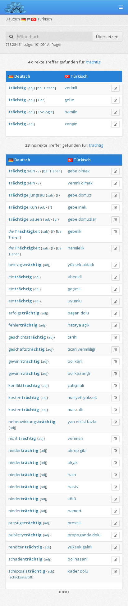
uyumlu (75, 301)
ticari (72, 349)
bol (71, 361)
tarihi (72, 337)
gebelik (74, 231)
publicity (25, 535)
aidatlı (88, 264)
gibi (83, 450)
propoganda (79, 535)
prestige (25, 523)
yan (71, 421)
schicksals (26, 571)
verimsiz (76, 438)
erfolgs (23, 313)
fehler (23, 325)
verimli (71, 87)
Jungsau (37, 195)
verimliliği (86, 349)
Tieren (49, 87)
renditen (25, 547)
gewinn (24, 361)
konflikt (24, 385)
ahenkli (75, 276)
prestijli (74, 523)
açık (85, 325)
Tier (40, 99)
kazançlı (82, 373)
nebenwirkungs (32, 421)
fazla (91, 421)
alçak (73, 462)
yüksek (74, 264)
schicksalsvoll (21, 577)
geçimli (74, 289)
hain (72, 474)
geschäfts (26, 349)
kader (73, 571)
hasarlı (81, 559)
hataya (74, 325)
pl (55, 219)
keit (27, 231)
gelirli (87, 547)
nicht (12, 438)
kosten (23, 397)
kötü (72, 498)
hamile (71, 112)
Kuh (33, 207)
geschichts (27, 337)
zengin (71, 124)
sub (50, 195)
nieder (23, 450)
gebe (69, 99)
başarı (74, 313)
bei (40, 87)
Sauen (36, 219)
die (11, 231)
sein (31, 171)
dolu (84, 313)
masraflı (75, 409)
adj (31, 87)
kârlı (79, 361)
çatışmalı (76, 385)
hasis (73, 486)
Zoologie (45, 112)
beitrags (25, 264)
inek (82, 207)
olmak (84, 171)
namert (74, 510)
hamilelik (76, 248)
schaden (25, 559)
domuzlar (87, 219)
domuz (84, 195)
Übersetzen (107, 36)
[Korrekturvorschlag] (115, 88)
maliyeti (75, 397)
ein (20, 276)
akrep (73, 450)
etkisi (81, 421)
